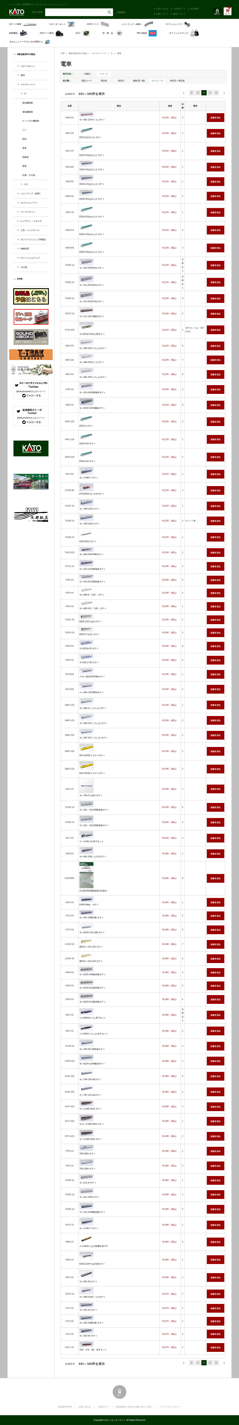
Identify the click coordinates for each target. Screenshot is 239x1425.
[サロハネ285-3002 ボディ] (86, 1119)
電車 (119, 53)
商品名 (104, 80)
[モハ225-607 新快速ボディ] (86, 1044)
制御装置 (25, 248)
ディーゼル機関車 (30, 121)
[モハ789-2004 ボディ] (86, 519)
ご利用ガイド (179, 9)
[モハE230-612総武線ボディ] (86, 983)
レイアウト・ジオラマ (31, 221)
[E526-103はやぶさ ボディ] (86, 229)
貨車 (24, 166)
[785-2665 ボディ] (86, 1149)
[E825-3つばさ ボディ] (86, 630)
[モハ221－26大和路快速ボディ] (86, 821)
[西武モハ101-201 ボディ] (86, 942)
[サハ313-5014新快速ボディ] (86, 577)
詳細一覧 (104, 74)
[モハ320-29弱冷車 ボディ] (86, 1318)
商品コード (87, 80)
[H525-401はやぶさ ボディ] (86, 165)
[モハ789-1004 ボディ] (86, 504)
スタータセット (28, 66)
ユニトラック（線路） (31, 193)
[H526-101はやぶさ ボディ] (86, 179)
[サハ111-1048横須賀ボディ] (86, 1207)
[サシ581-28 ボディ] (86, 1277)
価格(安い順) (139, 80)
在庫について (162, 14)
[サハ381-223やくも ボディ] (86, 115)
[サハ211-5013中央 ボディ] (86, 280)
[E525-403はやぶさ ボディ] (86, 150)
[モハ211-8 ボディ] (86, 1178)
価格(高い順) (157, 80)
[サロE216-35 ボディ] (86, 644)
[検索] (109, 12)
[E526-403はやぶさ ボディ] (86, 247)
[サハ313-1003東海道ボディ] (86, 564)
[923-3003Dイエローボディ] (86, 768)
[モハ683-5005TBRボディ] (86, 549)
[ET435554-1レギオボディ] (86, 489)
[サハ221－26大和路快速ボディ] (86, 805)
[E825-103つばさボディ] (86, 617)
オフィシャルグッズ (30, 258)
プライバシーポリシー (170, 1407)
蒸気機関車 (27, 103)
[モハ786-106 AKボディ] (86, 1074)
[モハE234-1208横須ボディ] (86, 1059)
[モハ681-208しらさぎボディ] (86, 852)
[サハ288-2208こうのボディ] (86, 1292)
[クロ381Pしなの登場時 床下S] (86, 1241)
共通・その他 (28, 175)
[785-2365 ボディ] (86, 1164)
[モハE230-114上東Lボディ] (86, 928)
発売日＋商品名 (177, 80)
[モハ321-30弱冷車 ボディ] (86, 913)
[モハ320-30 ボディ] (86, 1331)
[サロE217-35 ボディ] (86, 658)
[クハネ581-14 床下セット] (86, 837)
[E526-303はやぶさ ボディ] (86, 212)
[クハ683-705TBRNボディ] (86, 688)
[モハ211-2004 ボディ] (86, 1192)
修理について (179, 14)
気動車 (25, 157)
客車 (24, 148)
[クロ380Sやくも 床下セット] (86, 1013)
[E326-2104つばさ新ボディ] (86, 1259)
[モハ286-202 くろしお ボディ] (86, 718)
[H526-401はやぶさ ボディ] (86, 194)
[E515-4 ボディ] (86, 421)
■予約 (20, 279)
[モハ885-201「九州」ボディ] (86, 604)
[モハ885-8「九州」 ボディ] (86, 590)
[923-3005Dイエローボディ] (86, 751)
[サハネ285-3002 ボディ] (86, 1104)
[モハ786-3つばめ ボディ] (86, 791)
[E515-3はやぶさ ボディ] (86, 133)
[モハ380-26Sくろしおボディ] (86, 343)
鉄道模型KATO (65, 1407)
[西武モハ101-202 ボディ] (86, 956)
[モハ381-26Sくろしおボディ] (86, 372)
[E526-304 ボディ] (86, 456)
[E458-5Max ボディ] (86, 900)
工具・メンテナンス (30, 230)
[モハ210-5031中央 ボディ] (86, 297)
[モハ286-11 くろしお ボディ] (86, 703)
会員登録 (194, 9)
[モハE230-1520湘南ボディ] (86, 403)
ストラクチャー (28, 212)
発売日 (121, 80)
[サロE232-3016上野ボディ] (86, 329)
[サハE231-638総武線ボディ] (86, 969)
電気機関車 (27, 112)
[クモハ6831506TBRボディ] (86, 672)
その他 (24, 267)
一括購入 (87, 74)
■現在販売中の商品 (78, 53)
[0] (227, 13)
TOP (63, 53)
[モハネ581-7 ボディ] (86, 1224)
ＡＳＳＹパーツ (99, 53)
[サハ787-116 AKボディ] (86, 1090)
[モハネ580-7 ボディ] (86, 473)
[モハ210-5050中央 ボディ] (86, 263)
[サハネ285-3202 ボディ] (86, 1134)
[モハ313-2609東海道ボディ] (86, 388)
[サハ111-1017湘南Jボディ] (86, 311)
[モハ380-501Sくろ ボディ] (86, 357)
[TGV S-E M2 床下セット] (86, 1345)
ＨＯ (26, 184)
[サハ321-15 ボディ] (86, 1305)
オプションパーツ (29, 203)
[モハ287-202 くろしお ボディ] (86, 733)
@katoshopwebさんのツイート (31, 391)
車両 (23, 75)
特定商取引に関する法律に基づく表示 (134, 1407)
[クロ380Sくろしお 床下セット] (86, 1029)
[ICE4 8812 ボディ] (86, 536)
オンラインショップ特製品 (33, 239)
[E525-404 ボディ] (86, 439)
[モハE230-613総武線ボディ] (86, 997)
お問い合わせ (162, 9)
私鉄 (24, 139)
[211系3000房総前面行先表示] (86, 886)
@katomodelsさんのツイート (31, 418)
